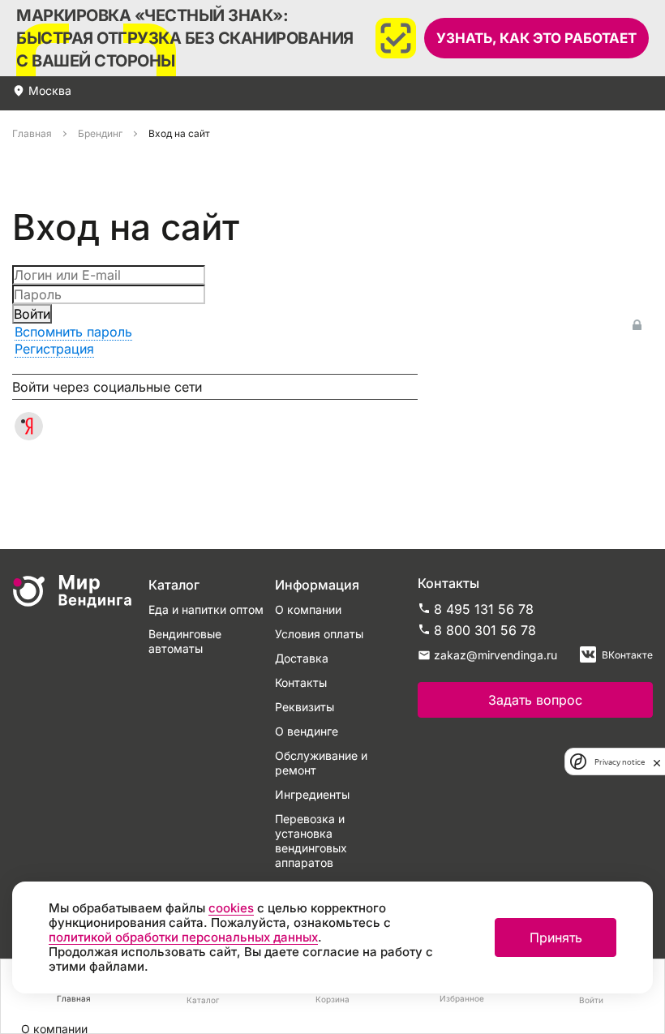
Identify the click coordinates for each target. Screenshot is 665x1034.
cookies (231, 908)
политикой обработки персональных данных (183, 937)
